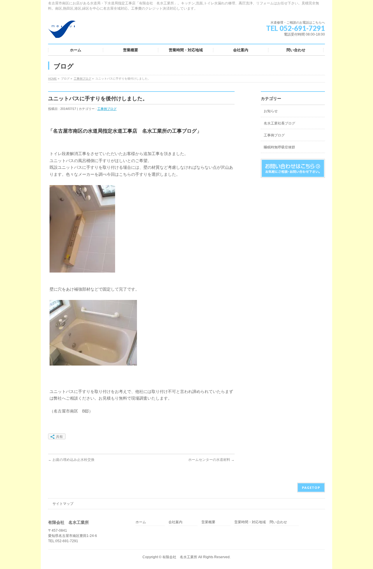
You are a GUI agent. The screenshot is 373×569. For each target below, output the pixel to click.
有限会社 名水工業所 (179, 557)
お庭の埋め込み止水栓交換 (71, 460)
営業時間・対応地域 (250, 522)
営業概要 (208, 522)
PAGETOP (311, 487)
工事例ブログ (82, 78)
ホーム (141, 522)
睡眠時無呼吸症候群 (279, 147)
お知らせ (271, 111)
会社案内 (175, 522)
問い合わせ (278, 522)
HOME (52, 78)
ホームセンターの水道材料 (211, 460)
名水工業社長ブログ (279, 123)
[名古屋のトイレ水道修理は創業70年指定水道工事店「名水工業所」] (61, 31)
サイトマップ (62, 504)
